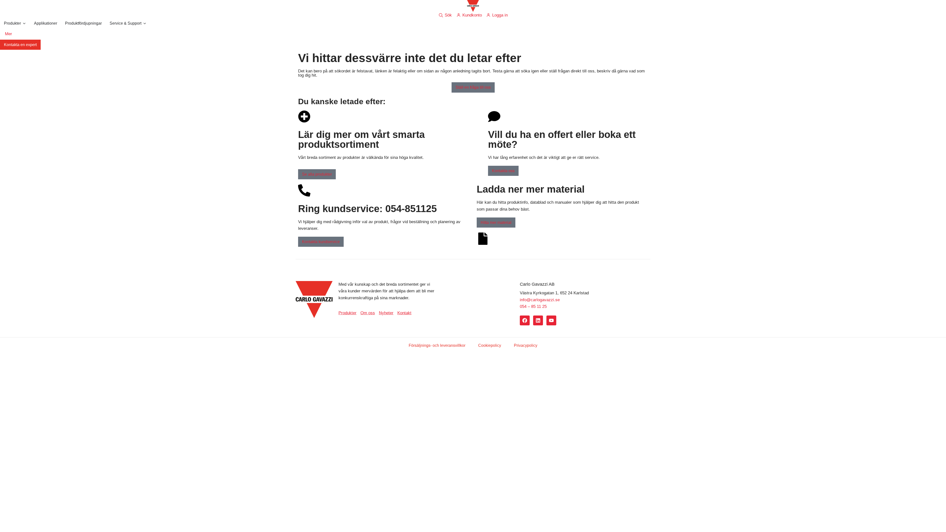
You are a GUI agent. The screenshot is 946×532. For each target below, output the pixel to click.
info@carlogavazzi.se (540, 300)
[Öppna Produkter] (24, 23)
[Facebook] (525, 320)
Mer (8, 34)
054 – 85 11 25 (533, 306)
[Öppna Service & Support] (145, 23)
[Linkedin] (538, 320)
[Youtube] (551, 320)
